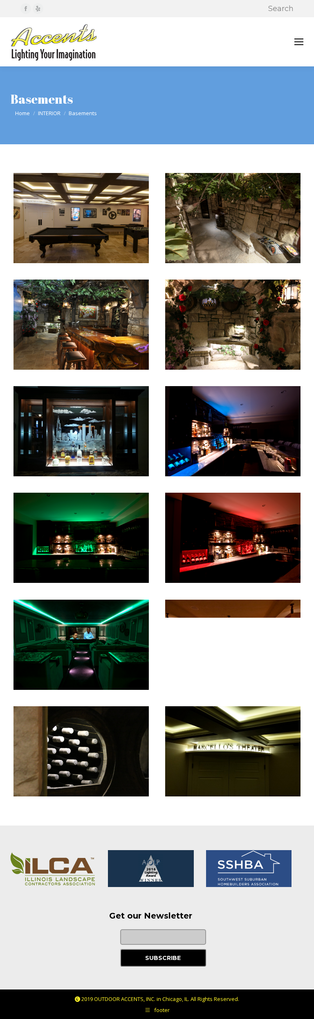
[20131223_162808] (81, 431)
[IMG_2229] (233, 325)
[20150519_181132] (233, 751)
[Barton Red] (233, 538)
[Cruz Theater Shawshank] (81, 645)
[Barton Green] (81, 538)
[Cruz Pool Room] (81, 218)
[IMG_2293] (81, 751)
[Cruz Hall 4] (233, 218)
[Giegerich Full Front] (233, 645)
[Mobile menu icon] (299, 42)
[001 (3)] (81, 325)
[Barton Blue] (233, 431)
